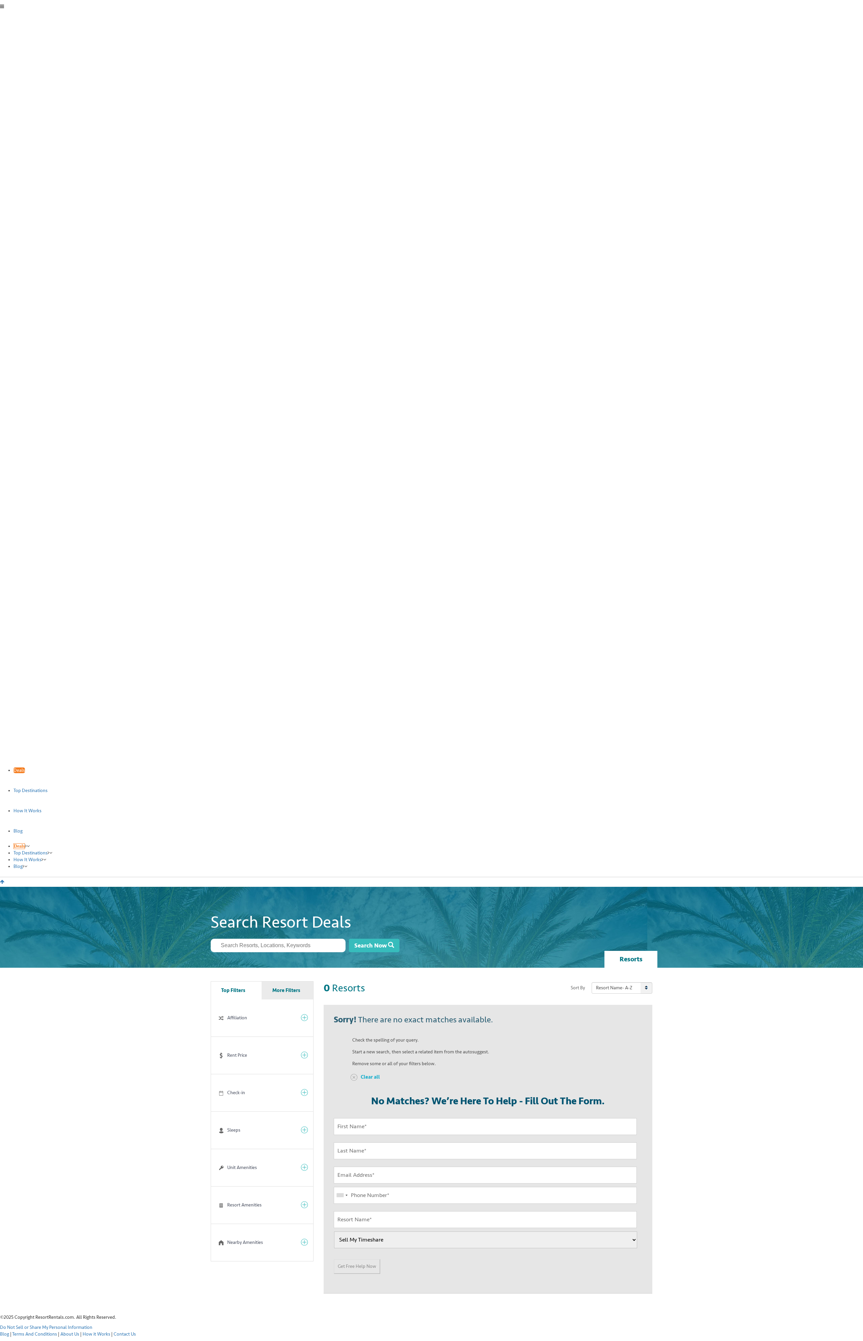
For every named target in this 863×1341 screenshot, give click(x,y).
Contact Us (125, 1334)
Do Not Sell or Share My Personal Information (46, 1327)
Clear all (370, 1077)
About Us (69, 1334)
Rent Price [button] (237, 1055)
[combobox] (278, 945)
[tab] (262, 1018)
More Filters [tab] (286, 990)
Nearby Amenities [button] (245, 1242)
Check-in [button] (236, 1093)
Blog (4, 1334)
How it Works (96, 1334)
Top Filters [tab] (233, 990)
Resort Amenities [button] (244, 1205)
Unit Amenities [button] (242, 1167)
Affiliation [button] (237, 1018)
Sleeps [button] (233, 1130)
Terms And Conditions (34, 1334)
